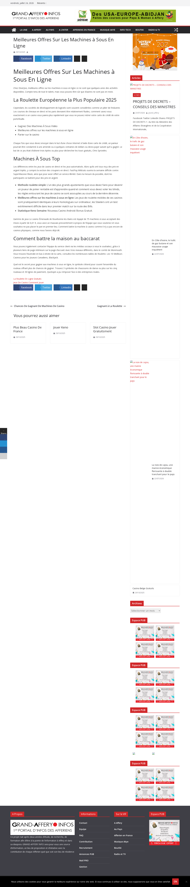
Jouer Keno (60, 327)
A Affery (118, 822)
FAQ (81, 835)
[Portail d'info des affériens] (14, 29)
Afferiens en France (84, 29)
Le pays (137, 95)
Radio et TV (120, 854)
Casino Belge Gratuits (143, 588)
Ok (175, 881)
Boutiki (140, 29)
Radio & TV (154, 29)
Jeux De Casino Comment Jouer (28, 282)
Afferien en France (123, 835)
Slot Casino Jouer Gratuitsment (104, 329)
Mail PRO (83, 860)
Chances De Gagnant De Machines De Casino (39, 306)
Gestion (83, 866)
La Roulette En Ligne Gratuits (27, 278)
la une (23, 29)
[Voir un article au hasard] (176, 29)
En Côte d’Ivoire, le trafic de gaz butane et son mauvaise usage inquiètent (164, 245)
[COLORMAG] (42, 821)
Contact (83, 822)
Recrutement (85, 847)
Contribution (85, 841)
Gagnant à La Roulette (109, 306)
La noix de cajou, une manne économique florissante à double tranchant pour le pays (163, 469)
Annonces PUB (86, 854)
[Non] (186, 881)
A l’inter (63, 29)
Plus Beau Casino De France (27, 329)
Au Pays (118, 829)
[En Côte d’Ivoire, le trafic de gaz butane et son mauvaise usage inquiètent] (139, 247)
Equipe (82, 829)
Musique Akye (107, 29)
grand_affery (153, 113)
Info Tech (125, 29)
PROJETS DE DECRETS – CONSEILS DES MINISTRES (154, 104)
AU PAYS (50, 29)
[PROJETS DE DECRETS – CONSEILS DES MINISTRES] (155, 86)
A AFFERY (36, 29)
